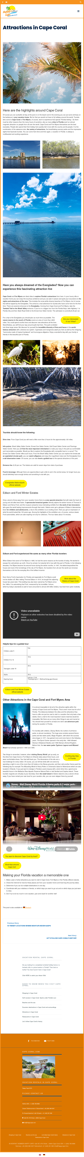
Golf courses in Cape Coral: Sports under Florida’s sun (39, 998)
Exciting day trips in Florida (72, 757)
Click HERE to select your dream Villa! (34, 975)
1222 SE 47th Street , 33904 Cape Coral (34, 1118)
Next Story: (62, 936)
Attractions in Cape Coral (30, 1012)
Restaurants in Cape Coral (30, 1017)
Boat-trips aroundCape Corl (12, 865)
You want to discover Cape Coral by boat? (21, 856)
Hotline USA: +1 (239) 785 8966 (31, 1104)
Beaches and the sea (28, 1003)
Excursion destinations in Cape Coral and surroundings (39, 1007)
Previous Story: (29, 924)
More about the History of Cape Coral (70, 579)
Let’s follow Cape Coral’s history (32, 1021)
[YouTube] (6, 2)
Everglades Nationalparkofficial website (14, 483)
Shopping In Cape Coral (29, 993)
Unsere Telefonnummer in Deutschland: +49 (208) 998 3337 (38, 1108)
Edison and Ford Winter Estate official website (17, 690)
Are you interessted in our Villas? (71, 320)
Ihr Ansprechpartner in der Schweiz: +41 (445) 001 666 (37, 1113)
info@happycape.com (30, 1122)
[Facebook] (3, 2)
